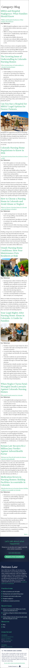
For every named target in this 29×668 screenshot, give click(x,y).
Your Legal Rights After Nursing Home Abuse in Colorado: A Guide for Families (12, 317)
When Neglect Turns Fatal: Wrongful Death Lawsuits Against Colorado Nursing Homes (14, 388)
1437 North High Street (7, 636)
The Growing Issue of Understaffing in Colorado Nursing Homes (13, 59)
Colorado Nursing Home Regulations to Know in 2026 (13, 150)
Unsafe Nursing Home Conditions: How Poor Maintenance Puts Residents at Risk (12, 252)
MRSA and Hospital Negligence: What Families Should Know (14, 14)
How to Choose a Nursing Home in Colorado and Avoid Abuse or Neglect (13, 201)
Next (26, 534)
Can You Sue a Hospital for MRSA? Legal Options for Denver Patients (14, 107)
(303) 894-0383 (8, 640)
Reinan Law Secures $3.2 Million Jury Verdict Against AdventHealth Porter (13, 450)
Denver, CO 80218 (5, 638)
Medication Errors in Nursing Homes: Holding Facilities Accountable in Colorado (13, 481)
